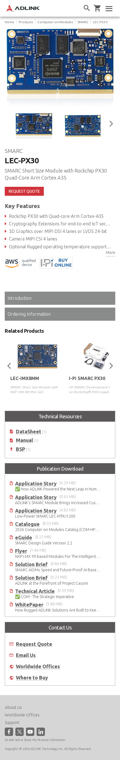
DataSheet (28, 431)
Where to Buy (32, 677)
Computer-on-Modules (55, 22)
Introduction (20, 298)
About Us (13, 707)
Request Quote (34, 644)
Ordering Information (29, 314)
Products (26, 22)
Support (12, 722)
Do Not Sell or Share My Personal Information (35, 740)
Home (9, 22)
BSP (20, 449)
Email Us (26, 655)
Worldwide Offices (38, 666)
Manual (24, 440)
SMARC (82, 22)
